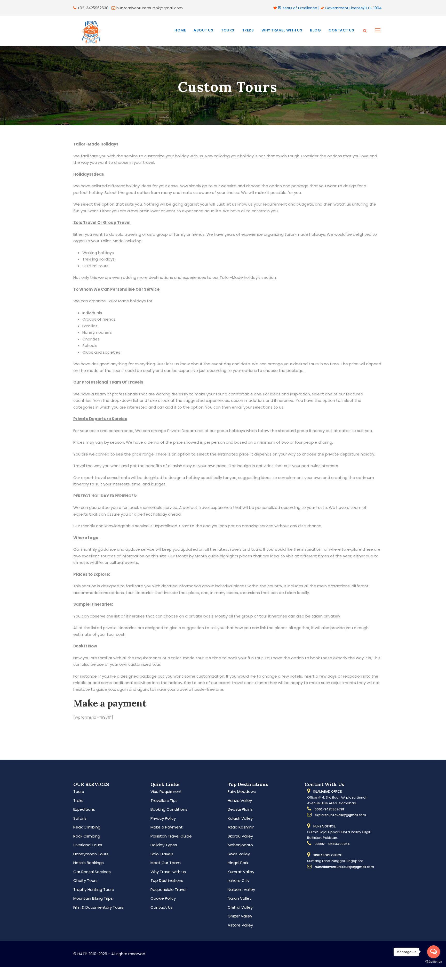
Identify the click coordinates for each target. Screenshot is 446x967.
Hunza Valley (240, 800)
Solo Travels (161, 854)
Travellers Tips (164, 800)
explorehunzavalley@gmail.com (340, 815)
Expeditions (84, 809)
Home (180, 30)
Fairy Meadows (242, 791)
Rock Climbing (86, 836)
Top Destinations (166, 880)
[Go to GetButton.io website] (433, 961)
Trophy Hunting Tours (93, 889)
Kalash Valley (240, 818)
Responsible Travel (168, 889)
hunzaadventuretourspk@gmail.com (149, 8)
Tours (227, 30)
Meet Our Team (165, 862)
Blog (315, 30)
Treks (248, 30)
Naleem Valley (241, 889)
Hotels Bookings (88, 862)
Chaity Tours (85, 880)
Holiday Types (163, 845)
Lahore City (238, 880)
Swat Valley (239, 854)
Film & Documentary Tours (98, 907)
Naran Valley (239, 898)
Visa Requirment (166, 791)
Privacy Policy (163, 818)
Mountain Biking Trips (93, 898)
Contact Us (341, 30)
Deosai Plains (240, 809)
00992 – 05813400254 (332, 844)
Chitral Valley (240, 907)
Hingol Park (238, 862)
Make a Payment (166, 827)
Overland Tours (87, 845)
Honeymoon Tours (90, 854)
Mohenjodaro (240, 845)
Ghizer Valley (240, 916)
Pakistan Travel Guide (171, 836)
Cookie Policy (163, 898)
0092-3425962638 (329, 809)
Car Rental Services (92, 871)
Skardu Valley (240, 836)
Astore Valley (240, 925)
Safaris (79, 818)
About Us (203, 30)
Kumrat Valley (241, 871)
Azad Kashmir (241, 827)
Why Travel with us (281, 30)
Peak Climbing (86, 827)
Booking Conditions (168, 809)
